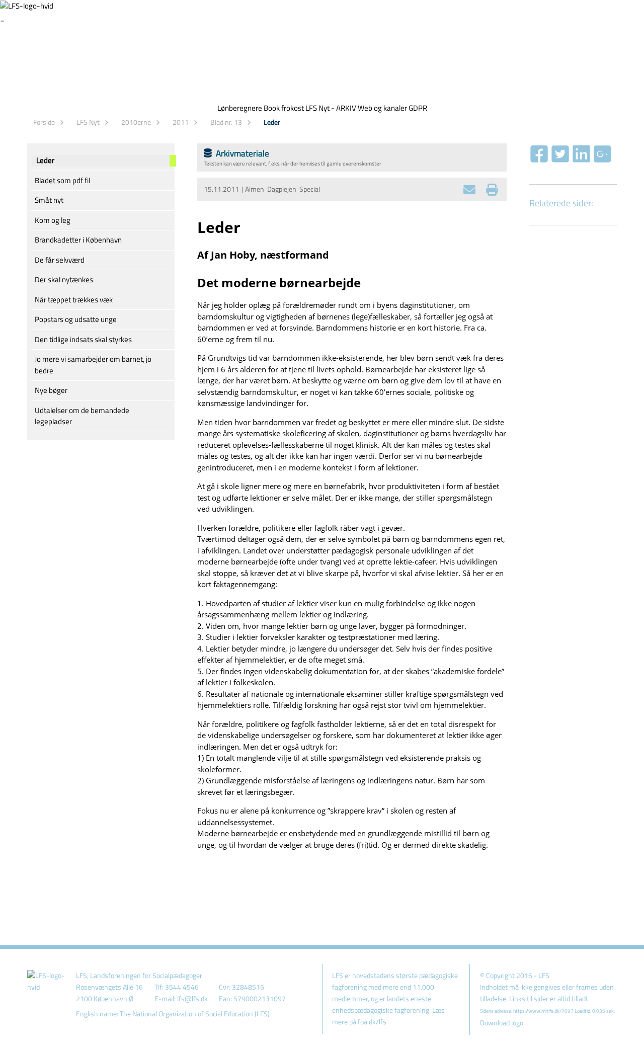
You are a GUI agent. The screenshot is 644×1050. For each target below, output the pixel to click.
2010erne (136, 122)
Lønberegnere (239, 108)
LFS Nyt (88, 122)
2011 (181, 122)
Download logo (501, 1023)
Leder (272, 122)
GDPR (418, 108)
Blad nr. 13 (226, 122)
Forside (44, 122)
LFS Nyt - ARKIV (330, 108)
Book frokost (284, 108)
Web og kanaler (382, 108)
